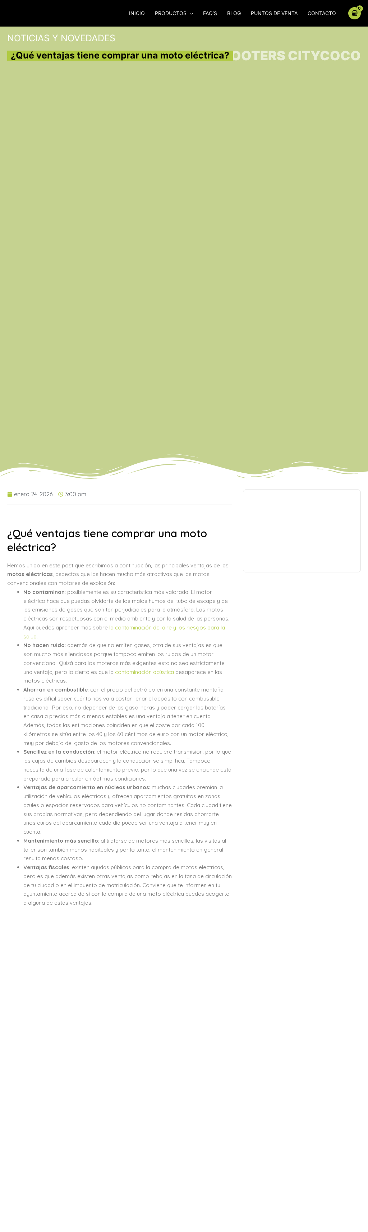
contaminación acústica (144, 672)
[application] (190, 13)
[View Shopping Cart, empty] (354, 13)
